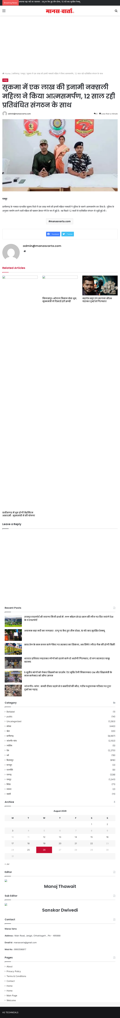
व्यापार (9, 789)
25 (28, 850)
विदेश (9, 784)
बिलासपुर (10, 760)
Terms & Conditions (16, 976)
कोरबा (9, 726)
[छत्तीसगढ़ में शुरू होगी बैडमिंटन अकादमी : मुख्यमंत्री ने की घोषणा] (20, 393)
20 (60, 843)
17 (13, 843)
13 (60, 837)
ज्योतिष (9, 745)
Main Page (12, 995)
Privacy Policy (14, 971)
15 (91, 837)
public (9, 716)
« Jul (7, 864)
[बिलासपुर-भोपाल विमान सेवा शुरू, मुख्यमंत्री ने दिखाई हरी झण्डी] (60, 285)
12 (44, 837)
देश (8, 750)
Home (7, 73)
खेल (8, 731)
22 (91, 843)
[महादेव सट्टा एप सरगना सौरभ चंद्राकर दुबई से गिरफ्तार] (100, 285)
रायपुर (23, 73)
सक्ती (9, 794)
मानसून (9, 765)
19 (44, 843)
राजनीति (10, 769)
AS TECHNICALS (10, 1012)
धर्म (8, 755)
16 (107, 837)
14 (76, 837)
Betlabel (11, 711)
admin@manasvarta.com (19, 114)
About (9, 966)
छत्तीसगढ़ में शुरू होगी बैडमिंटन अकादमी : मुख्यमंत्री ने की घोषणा (18, 514)
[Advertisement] (60, 47)
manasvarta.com (60, 221)
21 (76, 843)
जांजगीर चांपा (12, 740)
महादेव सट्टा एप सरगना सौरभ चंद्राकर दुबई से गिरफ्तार (97, 300)
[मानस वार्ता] (60, 10)
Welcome (11, 1000)
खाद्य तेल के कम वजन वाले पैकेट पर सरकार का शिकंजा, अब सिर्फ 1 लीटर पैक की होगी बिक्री (69, 644)
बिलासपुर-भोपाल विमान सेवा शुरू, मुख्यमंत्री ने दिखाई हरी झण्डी (59, 300)
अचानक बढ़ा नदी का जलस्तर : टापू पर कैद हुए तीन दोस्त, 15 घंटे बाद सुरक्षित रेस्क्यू (49, 1)
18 (28, 843)
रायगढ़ (9, 774)
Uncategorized (14, 721)
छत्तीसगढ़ (15, 73)
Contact (11, 981)
